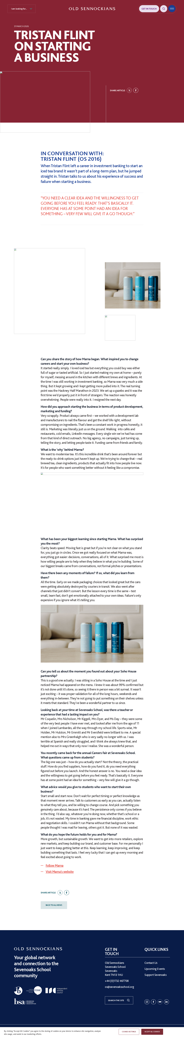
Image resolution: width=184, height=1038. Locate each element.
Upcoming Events (154, 969)
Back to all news (54, 905)
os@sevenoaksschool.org (119, 987)
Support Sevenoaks (155, 975)
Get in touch (149, 8)
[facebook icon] (153, 1001)
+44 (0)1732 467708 (117, 981)
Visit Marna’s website (60, 871)
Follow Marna (54, 865)
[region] (92, 1032)
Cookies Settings (129, 1032)
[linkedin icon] (166, 1001)
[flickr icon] (159, 1001)
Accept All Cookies (152, 1032)
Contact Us (150, 963)
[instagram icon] (146, 1001)
